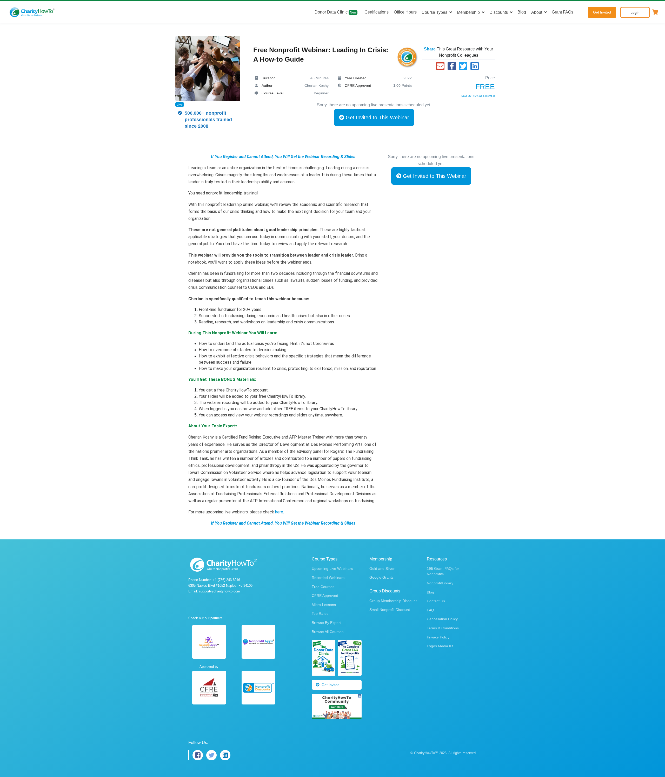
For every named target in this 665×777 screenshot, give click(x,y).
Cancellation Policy (442, 619)
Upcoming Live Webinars (332, 568)
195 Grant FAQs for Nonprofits (443, 571)
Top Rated (320, 613)
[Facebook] (452, 66)
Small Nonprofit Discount (389, 610)
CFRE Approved (325, 595)
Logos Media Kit (440, 646)
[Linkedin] (474, 66)
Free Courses (323, 587)
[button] (655, 12)
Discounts (498, 12)
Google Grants (381, 577)
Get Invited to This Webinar (376, 117)
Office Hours (405, 12)
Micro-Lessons (324, 605)
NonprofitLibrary (440, 583)
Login (635, 12)
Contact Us (436, 601)
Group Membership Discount (393, 601)
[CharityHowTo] (33, 12)
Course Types (434, 12)
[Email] (440, 66)
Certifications (376, 12)
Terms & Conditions (443, 628)
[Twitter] (463, 66)
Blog (521, 12)
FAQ (430, 610)
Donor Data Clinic (335, 12)
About (536, 12)
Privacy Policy (438, 637)
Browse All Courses (327, 632)
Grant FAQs (562, 12)
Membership (468, 12)
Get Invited (602, 12)
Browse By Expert (326, 623)
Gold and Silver (382, 568)
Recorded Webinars (328, 578)
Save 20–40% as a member (478, 95)
